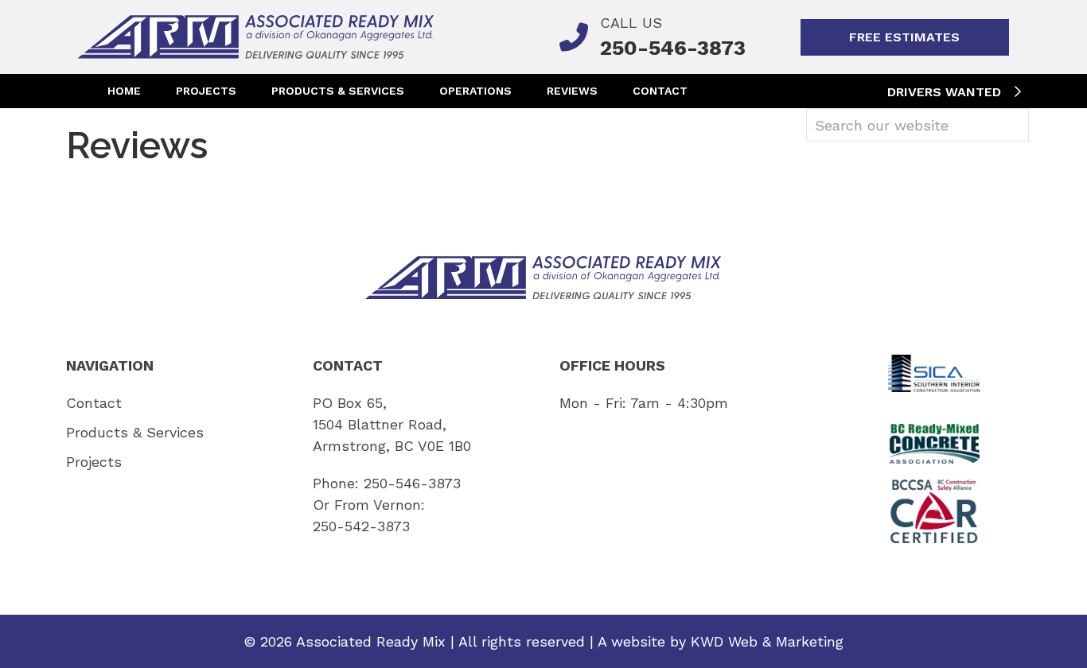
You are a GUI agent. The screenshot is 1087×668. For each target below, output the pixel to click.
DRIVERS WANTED (946, 91)
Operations (475, 90)
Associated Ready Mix (371, 641)
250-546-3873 (412, 483)
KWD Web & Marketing (767, 641)
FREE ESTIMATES (904, 37)
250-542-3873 (361, 526)
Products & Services (337, 90)
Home (124, 90)
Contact (660, 90)
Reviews (572, 90)
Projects (206, 90)
